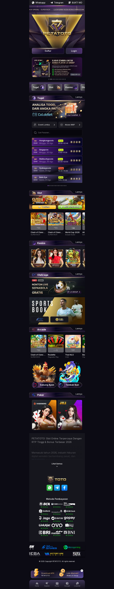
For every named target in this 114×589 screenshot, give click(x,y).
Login (74, 51)
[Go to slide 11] (65, 79)
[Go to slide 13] (65, 185)
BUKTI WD (77, 2)
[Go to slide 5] (56, 79)
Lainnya (79, 97)
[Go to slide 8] (60, 79)
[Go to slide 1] (48, 79)
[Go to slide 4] (54, 79)
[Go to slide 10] (63, 79)
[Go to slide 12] (64, 185)
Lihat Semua (57, 464)
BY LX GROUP (73, 292)
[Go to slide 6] (57, 79)
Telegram (58, 2)
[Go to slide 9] (62, 79)
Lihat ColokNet (72, 115)
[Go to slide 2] (50, 79)
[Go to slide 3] (52, 79)
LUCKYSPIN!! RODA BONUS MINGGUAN (61, 10)
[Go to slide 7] (59, 79)
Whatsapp (40, 2)
